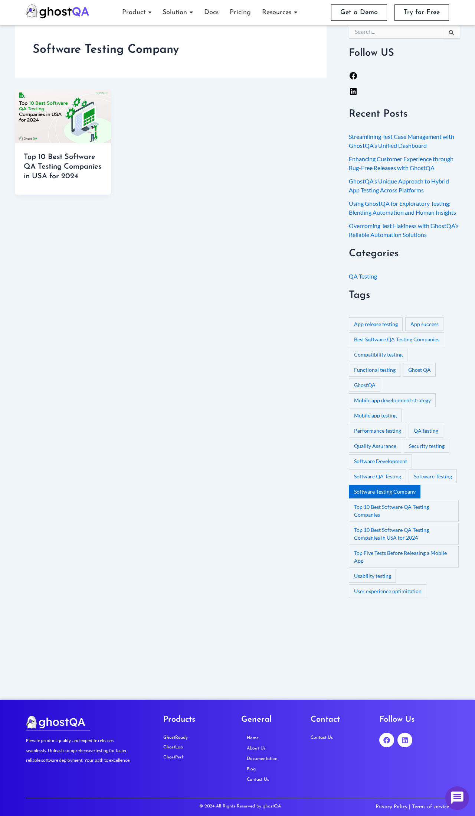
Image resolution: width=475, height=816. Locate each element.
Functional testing (375, 370)
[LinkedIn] (353, 93)
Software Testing (433, 476)
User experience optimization (388, 591)
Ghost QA (419, 370)
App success (424, 324)
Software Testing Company (385, 491)
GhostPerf (173, 757)
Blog (251, 769)
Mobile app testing (375, 415)
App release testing (376, 324)
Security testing (427, 446)
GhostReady (175, 737)
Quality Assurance (375, 446)
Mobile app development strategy (392, 400)
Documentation (262, 759)
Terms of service (430, 807)
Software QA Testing (377, 476)
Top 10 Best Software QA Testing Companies (391, 511)
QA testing (426, 430)
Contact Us (258, 779)
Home (253, 738)
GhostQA (365, 385)
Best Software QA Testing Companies (396, 339)
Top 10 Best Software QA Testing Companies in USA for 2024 (62, 166)
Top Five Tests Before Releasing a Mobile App (400, 557)
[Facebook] (353, 77)
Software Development (380, 461)
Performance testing (377, 430)
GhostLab (173, 747)
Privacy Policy (391, 807)
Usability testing (372, 576)
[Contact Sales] (457, 798)
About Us (256, 748)
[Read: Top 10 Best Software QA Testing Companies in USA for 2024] (63, 116)
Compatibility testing (378, 354)
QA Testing (363, 276)
